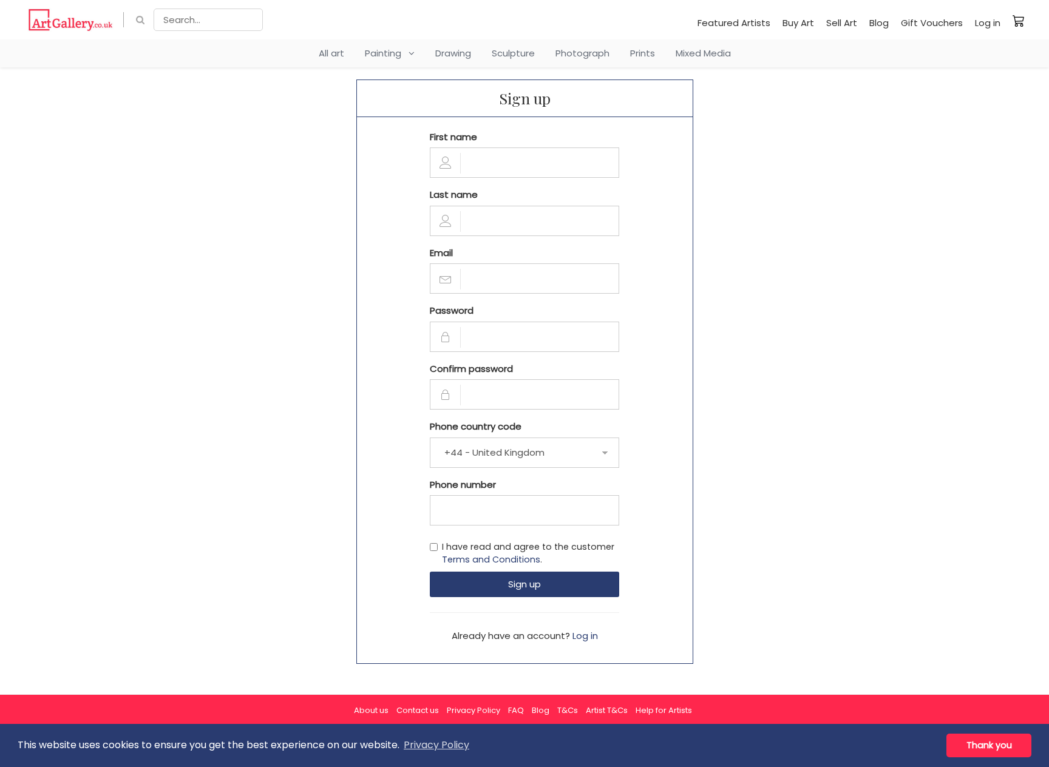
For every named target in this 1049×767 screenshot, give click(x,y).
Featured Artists (734, 22)
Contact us (417, 710)
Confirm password (471, 368)
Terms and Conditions (491, 559)
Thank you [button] (989, 745)
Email (441, 252)
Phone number (463, 484)
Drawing (453, 53)
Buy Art (798, 22)
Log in (987, 22)
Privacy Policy (473, 710)
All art (331, 53)
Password (452, 310)
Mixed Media (703, 53)
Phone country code (475, 426)
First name (453, 136)
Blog (879, 22)
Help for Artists (664, 710)
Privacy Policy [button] (436, 745)
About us (371, 710)
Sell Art (841, 22)
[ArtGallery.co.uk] (70, 19)
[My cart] (1019, 20)
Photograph (582, 53)
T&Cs (567, 710)
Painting (387, 53)
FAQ (516, 710)
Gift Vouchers (932, 22)
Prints (642, 53)
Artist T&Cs (607, 710)
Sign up (524, 584)
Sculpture (513, 53)
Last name (454, 194)
